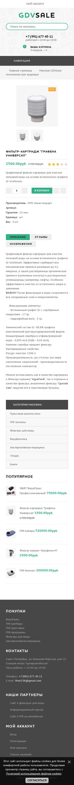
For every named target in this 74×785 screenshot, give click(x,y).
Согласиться (37, 780)
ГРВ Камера (27, 531)
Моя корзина (18, 747)
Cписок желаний (20, 754)
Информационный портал (26, 709)
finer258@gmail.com (28, 680)
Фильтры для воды (22, 430)
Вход (13, 734)
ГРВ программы (15, 632)
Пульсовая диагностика (25, 413)
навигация (21, 60)
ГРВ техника (18, 422)
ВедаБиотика (18, 439)
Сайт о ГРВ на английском (26, 716)
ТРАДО (14, 456)
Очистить (58, 72)
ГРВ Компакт (27, 570)
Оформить (36, 72)
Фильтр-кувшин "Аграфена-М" (38, 550)
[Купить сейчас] (63, 191)
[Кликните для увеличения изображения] (37, 106)
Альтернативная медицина (27, 447)
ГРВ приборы (14, 623)
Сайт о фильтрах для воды (27, 703)
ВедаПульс (13, 619)
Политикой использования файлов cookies (33, 773)
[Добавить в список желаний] (56, 191)
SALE (37, 15)
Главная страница (20, 70)
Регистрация (18, 741)
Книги (13, 464)
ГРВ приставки (15, 628)
